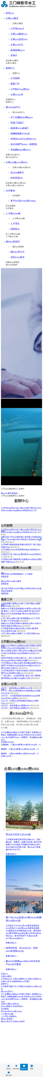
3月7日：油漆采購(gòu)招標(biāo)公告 (16, 688)
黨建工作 (15, 83)
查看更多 (5, 577)
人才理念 (15, 223)
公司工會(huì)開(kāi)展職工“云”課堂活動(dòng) (20, 633)
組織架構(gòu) (18, 50)
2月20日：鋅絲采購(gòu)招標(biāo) (15, 705)
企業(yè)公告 (17, 94)
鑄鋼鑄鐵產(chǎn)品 (20, 133)
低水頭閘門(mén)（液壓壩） (25, 144)
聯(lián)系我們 (13, 241)
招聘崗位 (15, 229)
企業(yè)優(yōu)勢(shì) (16, 162)
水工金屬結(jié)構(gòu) (22, 117)
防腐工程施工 (17, 122)
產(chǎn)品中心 (13, 107)
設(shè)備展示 (17, 172)
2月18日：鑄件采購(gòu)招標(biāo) (15, 708)
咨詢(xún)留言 (18, 257)
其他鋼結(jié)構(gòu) (20, 149)
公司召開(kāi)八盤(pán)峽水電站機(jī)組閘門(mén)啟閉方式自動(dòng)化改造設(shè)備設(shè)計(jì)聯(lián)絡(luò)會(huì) (21, 665)
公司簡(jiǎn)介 (17, 28)
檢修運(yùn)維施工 (20, 128)
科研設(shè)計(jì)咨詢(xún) (23, 139)
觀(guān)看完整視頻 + (10, 493)
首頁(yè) (10, 13)
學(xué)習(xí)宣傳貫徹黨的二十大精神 (16, 574)
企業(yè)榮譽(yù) (19, 34)
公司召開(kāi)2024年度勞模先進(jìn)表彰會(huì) (20, 550)
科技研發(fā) (17, 178)
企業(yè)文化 (17, 44)
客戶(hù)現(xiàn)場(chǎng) (23, 200)
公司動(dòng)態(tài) (20, 89)
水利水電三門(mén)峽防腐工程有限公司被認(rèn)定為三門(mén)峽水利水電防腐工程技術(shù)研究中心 (21, 539)
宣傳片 (14, 55)
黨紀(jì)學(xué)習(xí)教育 (11, 581)
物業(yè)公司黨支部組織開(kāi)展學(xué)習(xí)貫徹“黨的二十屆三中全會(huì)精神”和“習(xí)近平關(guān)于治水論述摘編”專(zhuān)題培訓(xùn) (21, 611)
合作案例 (10, 190)
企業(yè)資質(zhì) (19, 39)
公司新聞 (15, 78)
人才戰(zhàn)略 (13, 213)
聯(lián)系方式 (17, 252)
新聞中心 (10, 68)
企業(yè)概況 (12, 18)
